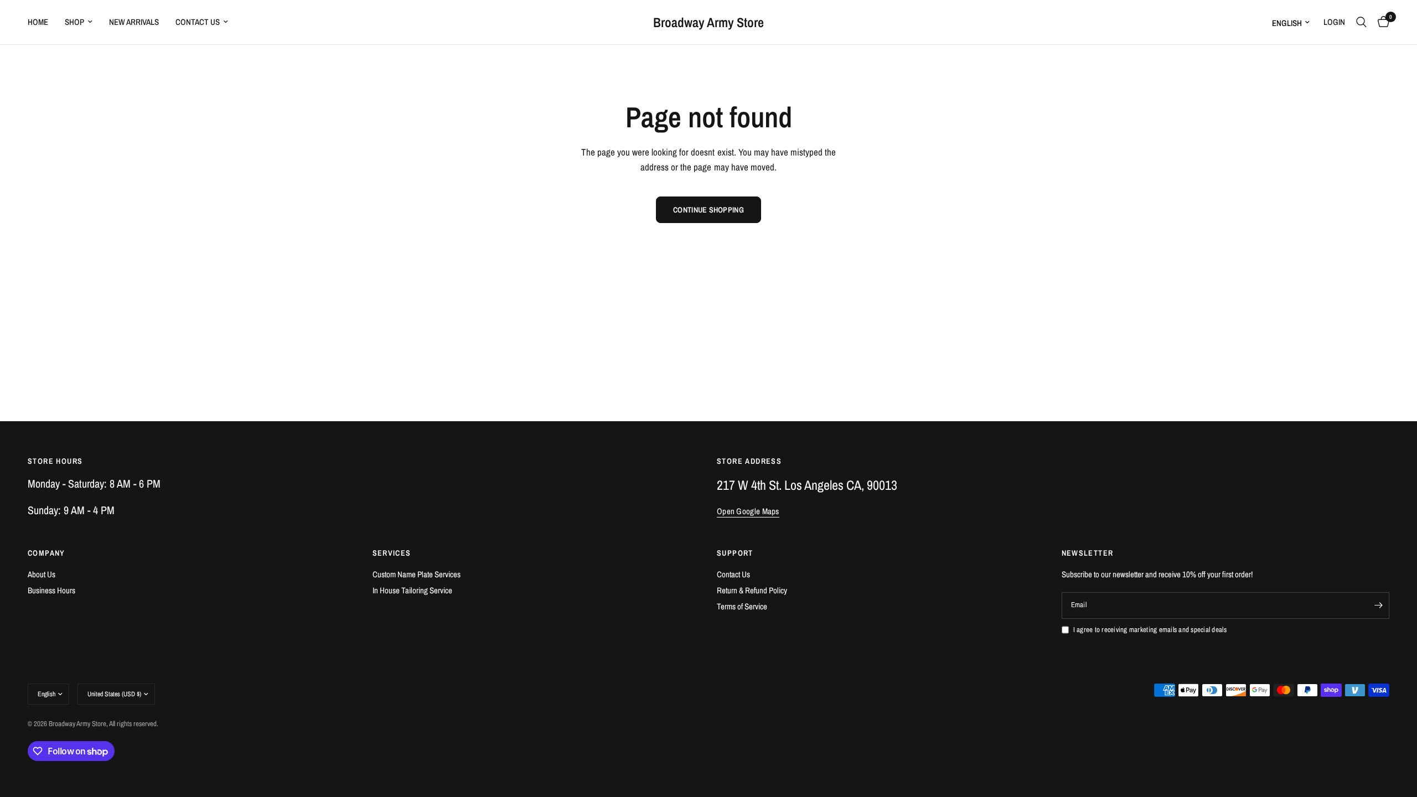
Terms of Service (742, 606)
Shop (74, 22)
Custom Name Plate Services (417, 574)
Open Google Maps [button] (748, 511)
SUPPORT (735, 553)
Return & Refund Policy (752, 590)
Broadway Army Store (708, 22)
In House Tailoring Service (412, 590)
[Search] (1361, 22)
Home (38, 22)
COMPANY (46, 553)
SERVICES (392, 553)
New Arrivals (134, 22)
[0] (1380, 22)
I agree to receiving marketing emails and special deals (1150, 629)
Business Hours (51, 590)
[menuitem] (42, 22)
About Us (41, 574)
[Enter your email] (1378, 605)
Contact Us (197, 22)
